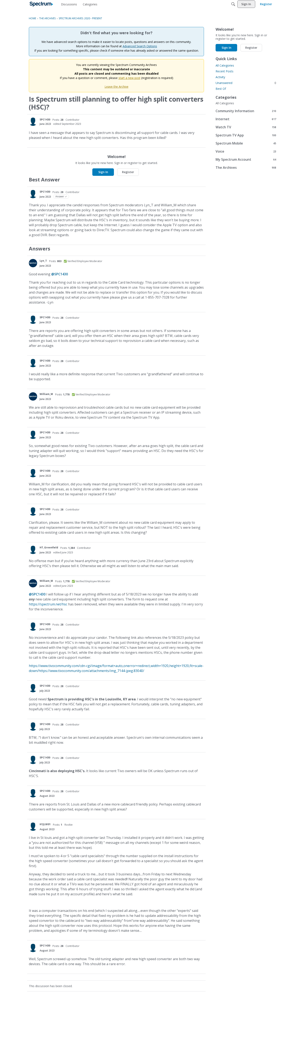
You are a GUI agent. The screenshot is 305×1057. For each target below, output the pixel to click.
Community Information (246, 111)
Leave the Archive (116, 87)
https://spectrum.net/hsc (48, 604)
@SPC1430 (59, 274)
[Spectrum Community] (41, 4)
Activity (220, 77)
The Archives (246, 167)
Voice (246, 151)
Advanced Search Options (140, 46)
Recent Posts (224, 71)
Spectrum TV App (246, 135)
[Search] (233, 4)
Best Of (221, 89)
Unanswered (246, 83)
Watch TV (246, 127)
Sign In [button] (103, 172)
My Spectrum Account (246, 159)
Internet (246, 119)
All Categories (225, 65)
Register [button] (128, 172)
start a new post (129, 78)
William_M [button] (46, 394)
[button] (33, 122)
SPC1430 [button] (45, 119)
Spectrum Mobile (246, 143)
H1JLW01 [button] (45, 824)
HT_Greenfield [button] (49, 547)
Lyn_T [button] (43, 260)
